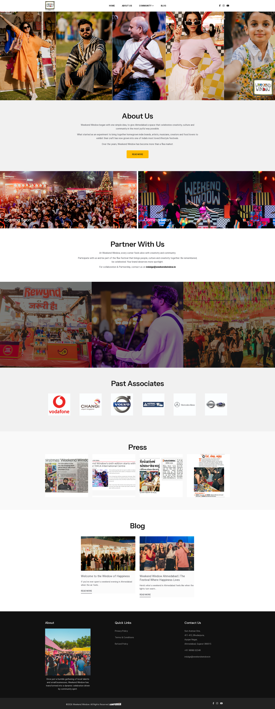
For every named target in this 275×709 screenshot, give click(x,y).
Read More (137, 154)
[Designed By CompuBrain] (115, 704)
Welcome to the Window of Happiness (105, 576)
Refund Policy (121, 644)
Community (145, 6)
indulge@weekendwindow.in (197, 656)
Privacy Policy (121, 631)
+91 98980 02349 (192, 650)
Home (112, 6)
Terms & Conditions (124, 637)
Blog (163, 6)
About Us (127, 6)
